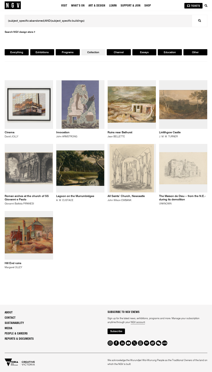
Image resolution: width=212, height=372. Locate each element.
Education (170, 52)
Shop (147, 5)
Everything (16, 52)
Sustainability (14, 323)
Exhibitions (42, 52)
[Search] (206, 5)
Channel (119, 52)
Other (195, 52)
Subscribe (116, 331)
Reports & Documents (19, 339)
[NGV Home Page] (13, 5)
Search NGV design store (19, 32)
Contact (10, 317)
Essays (144, 52)
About (9, 312)
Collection (93, 52)
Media (8, 328)
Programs (68, 52)
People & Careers (16, 333)
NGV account (138, 322)
